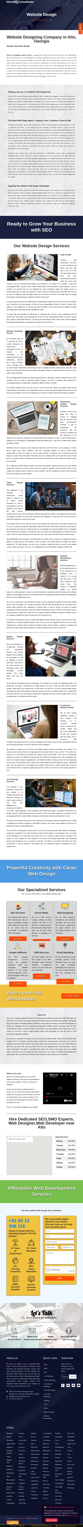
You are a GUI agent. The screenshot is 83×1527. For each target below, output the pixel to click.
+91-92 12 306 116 (14, 1339)
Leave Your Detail (69, 1339)
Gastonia (22, 1499)
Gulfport (34, 1433)
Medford (46, 1447)
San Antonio (59, 1483)
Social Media (41, 913)
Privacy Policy (73, 1515)
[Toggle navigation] (74, 2)
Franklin (21, 1496)
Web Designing (65, 913)
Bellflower (10, 1469)
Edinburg (22, 1467)
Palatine (46, 1495)
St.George (70, 1440)
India (45, 1408)
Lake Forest (35, 1477)
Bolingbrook (11, 1483)
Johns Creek (35, 1454)
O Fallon (46, 1488)
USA (45, 1404)
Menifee (46, 1454)
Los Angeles (47, 1433)
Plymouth (58, 1454)
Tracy (69, 1447)
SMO (45, 1368)
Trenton (70, 1450)
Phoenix (58, 1450)
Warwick (70, 1477)
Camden (9, 1496)
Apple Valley (11, 1443)
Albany (9, 1437)
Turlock (69, 1457)
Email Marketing (65, 952)
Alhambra (10, 1440)
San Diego (58, 1487)
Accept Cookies (51, 1520)
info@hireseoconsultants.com (35, 1339)
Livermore (34, 1495)
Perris (57, 1440)
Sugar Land (71, 1443)
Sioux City (70, 1433)
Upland (69, 1468)
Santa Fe (58, 1499)
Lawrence (34, 1488)
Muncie (45, 1481)
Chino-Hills (22, 1440)
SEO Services (18, 913)
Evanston (22, 1470)
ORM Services (41, 952)
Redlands (58, 1464)
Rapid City (58, 1461)
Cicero (21, 1443)
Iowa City (34, 1447)
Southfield (70, 1437)
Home (33, 20)
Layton (33, 1491)
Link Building (48, 1376)
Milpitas (45, 1464)
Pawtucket (58, 1437)
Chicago (21, 1433)
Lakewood (34, 1481)
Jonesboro (34, 1457)
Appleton (10, 1447)
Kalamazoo (35, 1461)
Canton (9, 1499)
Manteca (46, 1443)
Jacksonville (35, 1450)
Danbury (22, 1457)
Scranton (58, 1503)
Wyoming (70, 1488)
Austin (9, 1456)
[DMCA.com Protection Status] (13, 1523)
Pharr (57, 1443)
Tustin (69, 1461)
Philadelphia (59, 1447)
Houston (34, 1440)
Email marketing (49, 1380)
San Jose (58, 1496)
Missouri (46, 1471)
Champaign (11, 1503)
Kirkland (34, 1468)
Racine (57, 1457)
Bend (8, 1476)
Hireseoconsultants (19, 1518)
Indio (32, 1443)
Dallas (21, 1454)
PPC (45, 1372)
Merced (45, 1457)
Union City (70, 1464)
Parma (45, 1498)
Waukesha (70, 1481)
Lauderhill (34, 1484)
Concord (22, 1447)
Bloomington (11, 1480)
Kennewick (34, 1464)
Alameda (10, 1433)
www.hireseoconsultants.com (66, 1525)
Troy (68, 1454)
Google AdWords (18, 952)
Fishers (21, 1480)
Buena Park (11, 1493)
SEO (45, 1364)
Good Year (22, 1503)
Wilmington (71, 1484)
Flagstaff (22, 1483)
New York (46, 1484)
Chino (21, 1437)
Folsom (21, 1493)
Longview (34, 1498)
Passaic (58, 1433)
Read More (18, 939)
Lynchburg (46, 1440)
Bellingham (10, 1473)
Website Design (42, 20)
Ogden (45, 1491)
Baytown (9, 1466)
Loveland (46, 1437)
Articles (46, 1400)
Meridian (46, 1461)
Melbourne (47, 1450)
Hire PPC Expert (49, 1390)
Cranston (22, 1450)
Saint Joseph (59, 1480)
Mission (45, 1468)
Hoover (33, 1437)
